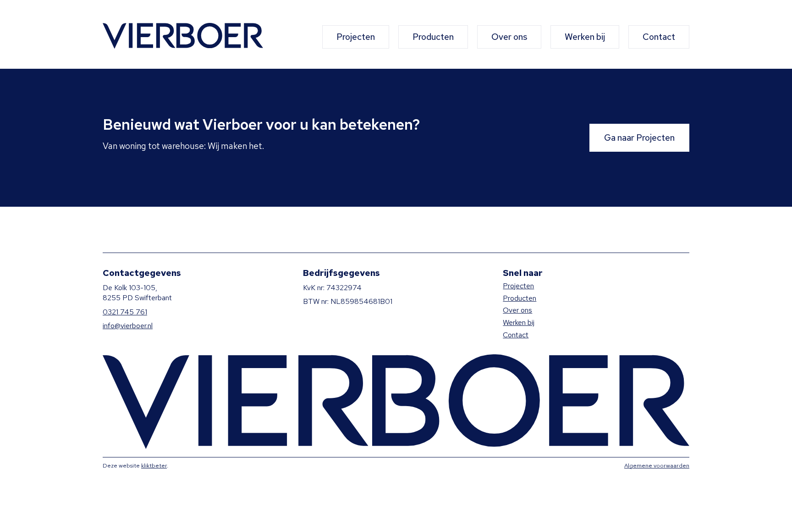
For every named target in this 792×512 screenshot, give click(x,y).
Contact (659, 37)
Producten (433, 37)
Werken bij (585, 37)
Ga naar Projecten (639, 137)
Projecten (355, 37)
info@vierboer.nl (128, 325)
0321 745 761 (125, 312)
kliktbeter (154, 465)
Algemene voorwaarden (656, 465)
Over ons (509, 37)
